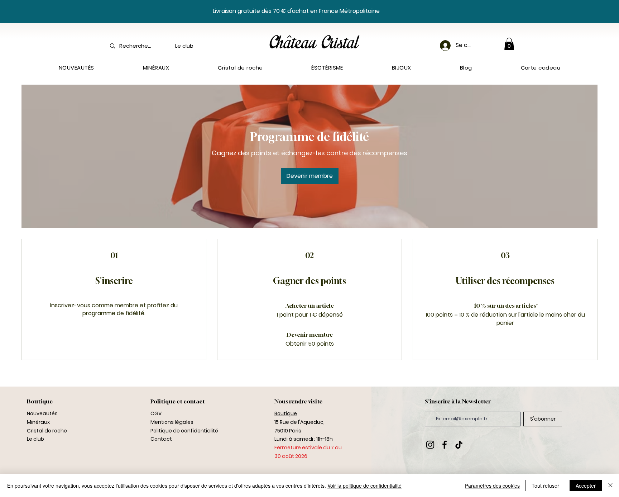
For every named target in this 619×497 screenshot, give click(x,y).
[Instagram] (430, 444)
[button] (509, 44)
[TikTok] (459, 444)
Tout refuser (545, 485)
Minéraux (38, 422)
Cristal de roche (47, 430)
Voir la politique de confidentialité (364, 485)
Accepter (586, 485)
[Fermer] (610, 485)
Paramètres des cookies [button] (492, 485)
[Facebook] (444, 444)
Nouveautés (42, 413)
